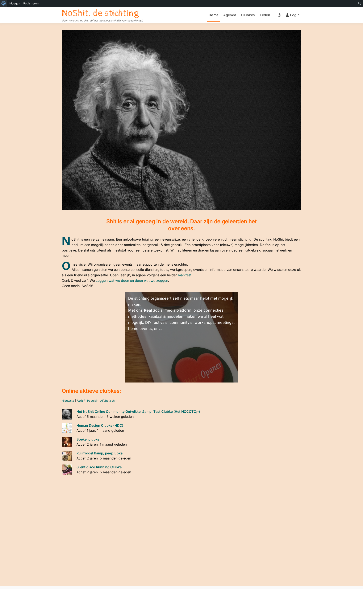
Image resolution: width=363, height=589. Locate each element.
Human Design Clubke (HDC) (99, 425)
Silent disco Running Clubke (99, 467)
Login (295, 15)
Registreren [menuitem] (31, 3)
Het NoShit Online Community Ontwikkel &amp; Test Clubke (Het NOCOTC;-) (138, 411)
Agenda (229, 15)
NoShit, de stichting (100, 13)
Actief (81, 400)
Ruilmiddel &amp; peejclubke (99, 453)
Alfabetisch (107, 400)
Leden (265, 15)
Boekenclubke (87, 439)
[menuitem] (3, 3)
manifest (184, 275)
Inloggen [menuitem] (14, 3)
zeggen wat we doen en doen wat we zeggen (132, 280)
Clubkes (248, 15)
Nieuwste (68, 400)
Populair (92, 400)
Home (213, 15)
